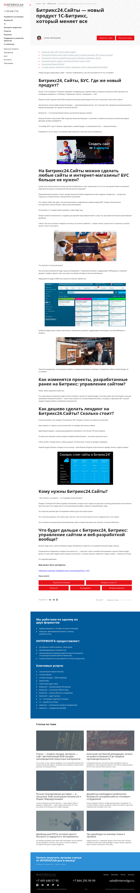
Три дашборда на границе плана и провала (106, 835)
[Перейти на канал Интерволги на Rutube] (53, 885)
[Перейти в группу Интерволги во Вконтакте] (42, 885)
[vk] (50, 600)
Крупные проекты (11, 49)
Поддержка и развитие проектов (14, 39)
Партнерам (8, 63)
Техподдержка (85, 588)
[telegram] (54, 600)
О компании (9, 44)
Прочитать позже (125, 38)
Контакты (8, 59)
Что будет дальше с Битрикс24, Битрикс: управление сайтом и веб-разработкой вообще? (75, 67)
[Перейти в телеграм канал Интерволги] (47, 885)
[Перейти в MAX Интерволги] (37, 885)
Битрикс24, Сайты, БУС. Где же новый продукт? (59, 52)
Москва (106, 875)
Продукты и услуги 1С (109, 582)
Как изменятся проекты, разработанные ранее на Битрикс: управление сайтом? (71, 58)
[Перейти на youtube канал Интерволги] (58, 885)
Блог (6, 56)
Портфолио (8, 52)
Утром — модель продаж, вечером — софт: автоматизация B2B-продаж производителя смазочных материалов (58, 756)
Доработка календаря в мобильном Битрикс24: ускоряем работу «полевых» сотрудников (109, 796)
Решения (8, 34)
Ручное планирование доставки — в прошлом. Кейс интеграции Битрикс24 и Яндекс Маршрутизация (58, 796)
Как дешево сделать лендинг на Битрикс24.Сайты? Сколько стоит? (66, 61)
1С (5, 24)
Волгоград (114, 875)
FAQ (86, 889)
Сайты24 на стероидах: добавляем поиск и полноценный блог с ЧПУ (64, 571)
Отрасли (7, 31)
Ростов (123, 875)
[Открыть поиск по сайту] (30, 5)
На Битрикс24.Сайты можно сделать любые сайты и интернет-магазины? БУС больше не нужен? (77, 55)
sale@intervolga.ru (121, 880)
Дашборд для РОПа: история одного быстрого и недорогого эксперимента (57, 835)
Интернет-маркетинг (13, 27)
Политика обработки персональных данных (119, 889)
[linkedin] (57, 600)
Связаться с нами (106, 38)
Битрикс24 (8, 20)
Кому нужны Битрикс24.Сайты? (53, 64)
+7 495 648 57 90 (11, 11)
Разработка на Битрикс (14, 17)
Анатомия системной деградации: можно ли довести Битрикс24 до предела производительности (109, 756)
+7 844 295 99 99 (84, 880)
